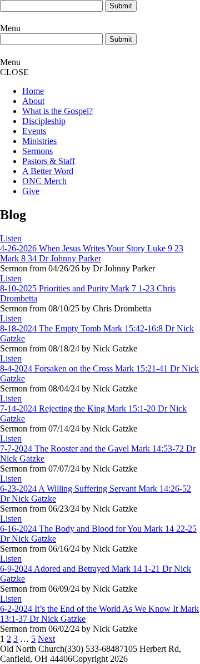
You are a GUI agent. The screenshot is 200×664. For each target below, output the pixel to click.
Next (46, 638)
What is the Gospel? (57, 111)
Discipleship (44, 121)
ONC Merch (44, 181)
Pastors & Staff (48, 161)
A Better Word (47, 171)
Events (34, 131)
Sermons (37, 151)
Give (30, 191)
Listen (11, 238)
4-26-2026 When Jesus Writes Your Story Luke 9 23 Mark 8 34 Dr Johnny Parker (91, 253)
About (33, 101)
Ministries (39, 141)
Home (33, 91)
